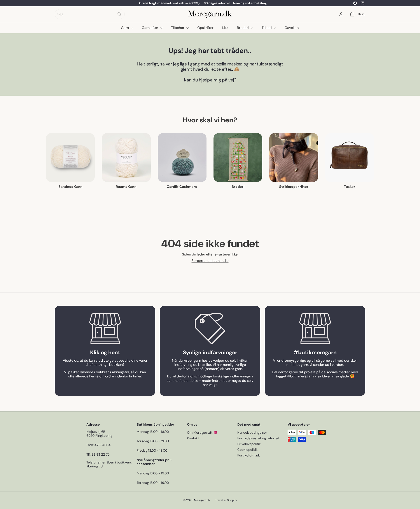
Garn (125, 27)
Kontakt (193, 438)
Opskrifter (205, 27)
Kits (225, 27)
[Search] (119, 14)
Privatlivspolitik (249, 444)
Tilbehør (178, 27)
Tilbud (267, 27)
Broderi (243, 27)
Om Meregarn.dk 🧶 (202, 432)
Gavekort (292, 27)
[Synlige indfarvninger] (210, 328)
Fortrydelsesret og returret (258, 438)
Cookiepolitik (247, 449)
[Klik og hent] (105, 328)
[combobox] (90, 14)
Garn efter (150, 27)
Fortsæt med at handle (210, 260)
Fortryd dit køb (248, 455)
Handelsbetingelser (252, 432)
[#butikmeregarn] (315, 328)
